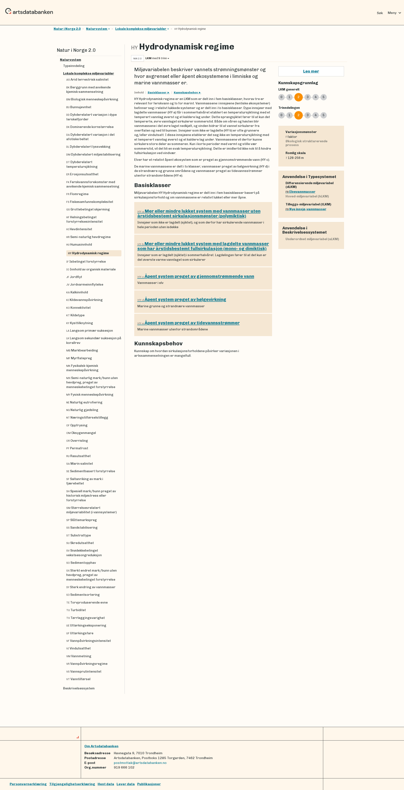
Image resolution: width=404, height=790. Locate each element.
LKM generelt (289, 89)
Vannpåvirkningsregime (87, 664)
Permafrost (77, 448)
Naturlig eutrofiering (84, 402)
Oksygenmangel (81, 433)
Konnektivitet (78, 308)
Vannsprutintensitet (83, 671)
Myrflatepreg (79, 358)
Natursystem (97, 29)
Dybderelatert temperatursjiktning (82, 164)
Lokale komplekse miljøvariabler (141, 29)
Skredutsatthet (80, 543)
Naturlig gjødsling (82, 410)
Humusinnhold (79, 244)
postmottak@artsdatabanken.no (140, 763)
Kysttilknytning (79, 323)
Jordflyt (74, 277)
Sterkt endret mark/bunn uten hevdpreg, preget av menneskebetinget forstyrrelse (91, 575)
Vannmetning (78, 656)
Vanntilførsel (78, 679)
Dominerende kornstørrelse (90, 127)
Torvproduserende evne (87, 602)
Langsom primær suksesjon (89, 330)
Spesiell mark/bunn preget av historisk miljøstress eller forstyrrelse (91, 495)
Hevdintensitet (79, 229)
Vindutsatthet (78, 648)
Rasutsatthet (78, 456)
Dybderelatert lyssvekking (88, 147)
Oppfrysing (77, 425)
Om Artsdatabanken (101, 746)
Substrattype (78, 535)
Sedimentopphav (81, 563)
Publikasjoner (149, 784)
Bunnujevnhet (78, 107)
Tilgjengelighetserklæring (72, 784)
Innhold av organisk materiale (91, 269)
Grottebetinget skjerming (88, 209)
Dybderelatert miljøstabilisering (93, 154)
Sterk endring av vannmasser (91, 587)
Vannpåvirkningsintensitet (88, 641)
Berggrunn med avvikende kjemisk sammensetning (88, 89)
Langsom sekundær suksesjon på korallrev (93, 340)
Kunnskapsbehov (186, 92)
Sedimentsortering (83, 595)
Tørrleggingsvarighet (85, 618)
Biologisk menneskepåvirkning (92, 99)
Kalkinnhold (77, 292)
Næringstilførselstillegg (87, 417)
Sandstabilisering (82, 527)
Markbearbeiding (82, 350)
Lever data (126, 784)
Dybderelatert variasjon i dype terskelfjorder (91, 117)
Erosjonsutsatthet (82, 174)
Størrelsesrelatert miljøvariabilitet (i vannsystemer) (91, 510)
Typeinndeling (74, 66)
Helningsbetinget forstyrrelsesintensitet (84, 219)
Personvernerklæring (28, 784)
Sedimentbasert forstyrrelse (90, 471)
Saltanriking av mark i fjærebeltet (84, 481)
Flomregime (77, 194)
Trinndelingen (289, 108)
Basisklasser (157, 92)
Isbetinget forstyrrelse (86, 261)
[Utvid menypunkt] (119, 60)
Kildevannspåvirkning (84, 300)
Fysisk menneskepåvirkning (89, 394)
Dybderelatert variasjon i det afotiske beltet (90, 137)
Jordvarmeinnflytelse (84, 284)
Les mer (311, 71)
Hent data (106, 784)
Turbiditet (76, 610)
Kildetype (75, 315)
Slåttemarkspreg (81, 520)
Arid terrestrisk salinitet (87, 79)
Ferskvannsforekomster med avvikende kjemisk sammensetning (92, 184)
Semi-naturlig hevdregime (88, 237)
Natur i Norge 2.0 (67, 29)
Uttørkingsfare (79, 633)
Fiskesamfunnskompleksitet (89, 202)
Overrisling (77, 441)
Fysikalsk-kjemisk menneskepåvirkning (82, 368)
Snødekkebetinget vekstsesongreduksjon (84, 553)
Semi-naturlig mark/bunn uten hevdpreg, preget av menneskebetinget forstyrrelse (92, 382)
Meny (395, 12)
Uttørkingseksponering (86, 625)
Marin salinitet (79, 463)
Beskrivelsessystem (79, 688)
